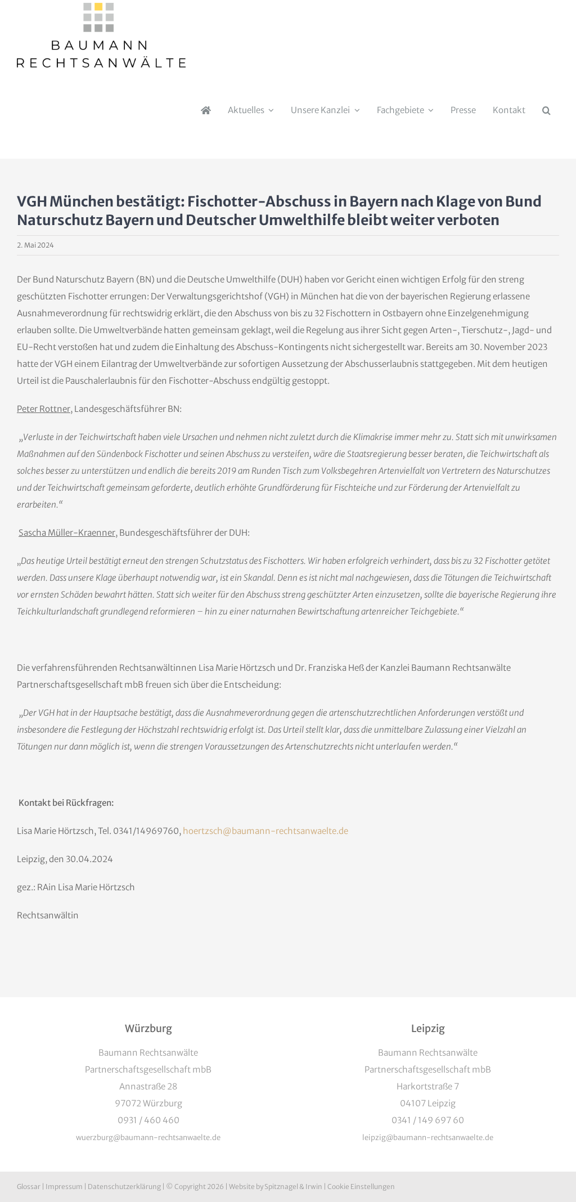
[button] (546, 110)
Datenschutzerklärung (124, 1186)
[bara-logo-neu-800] (101, 7)
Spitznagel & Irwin (293, 1186)
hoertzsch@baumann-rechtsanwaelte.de (265, 831)
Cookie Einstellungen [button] (361, 1186)
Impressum (64, 1186)
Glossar (28, 1186)
